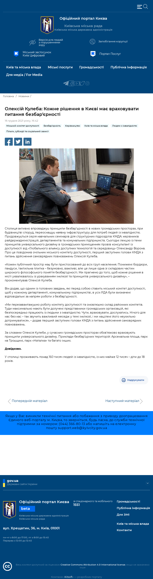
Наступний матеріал (122, 401)
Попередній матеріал (29, 401)
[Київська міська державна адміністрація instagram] (87, 83)
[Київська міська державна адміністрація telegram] (66, 83)
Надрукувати (135, 380)
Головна (8, 96)
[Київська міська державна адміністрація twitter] (82, 83)
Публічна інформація (133, 508)
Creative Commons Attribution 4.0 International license (93, 564)
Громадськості (128, 501)
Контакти (124, 530)
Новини (24, 96)
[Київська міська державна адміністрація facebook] (71, 83)
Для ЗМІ (123, 514)
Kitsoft (69, 576)
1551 (76, 505)
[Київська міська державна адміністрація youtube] (76, 83)
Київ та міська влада (133, 523)
